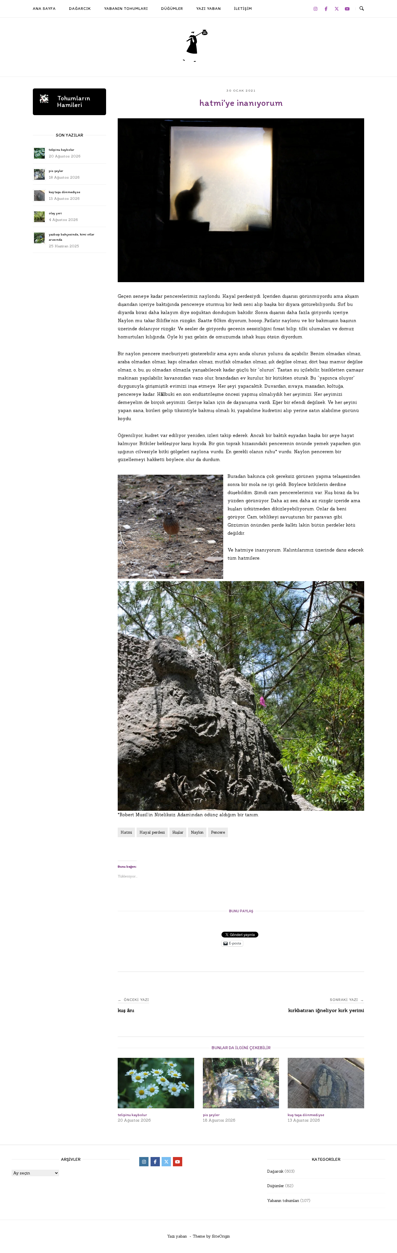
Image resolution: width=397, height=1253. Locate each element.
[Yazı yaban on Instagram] (315, 8)
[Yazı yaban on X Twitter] (336, 8)
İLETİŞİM (243, 8)
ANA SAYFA (44, 8)
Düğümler (275, 1185)
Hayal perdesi (152, 832)
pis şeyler (56, 171)
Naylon (197, 832)
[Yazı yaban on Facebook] (326, 8)
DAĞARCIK (80, 8)
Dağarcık (275, 1171)
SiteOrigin (221, 1236)
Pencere (218, 832)
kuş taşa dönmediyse (64, 192)
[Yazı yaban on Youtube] (347, 8)
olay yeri (55, 213)
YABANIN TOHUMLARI (126, 8)
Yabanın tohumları (283, 1200)
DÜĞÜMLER (172, 8)
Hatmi (126, 832)
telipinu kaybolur (61, 150)
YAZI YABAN (208, 8)
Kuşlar (177, 832)
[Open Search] (361, 8)
